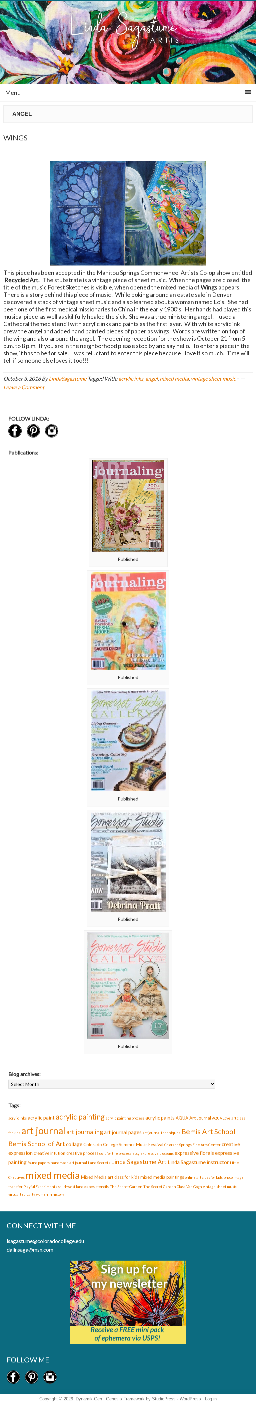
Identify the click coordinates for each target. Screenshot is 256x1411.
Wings (15, 137)
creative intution (49, 1153)
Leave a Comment (23, 387)
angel (151, 378)
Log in (211, 1398)
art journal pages (123, 1132)
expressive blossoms (157, 1153)
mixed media (174, 378)
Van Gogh (194, 1186)
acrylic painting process (125, 1118)
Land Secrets (99, 1162)
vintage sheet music (213, 378)
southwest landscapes (76, 1186)
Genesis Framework (125, 1398)
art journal (43, 1130)
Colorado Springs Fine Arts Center (192, 1145)
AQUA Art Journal (193, 1118)
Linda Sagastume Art (139, 1161)
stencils (102, 1186)
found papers (39, 1162)
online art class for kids (204, 1177)
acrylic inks (130, 378)
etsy (135, 1153)
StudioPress (164, 1398)
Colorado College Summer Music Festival (123, 1144)
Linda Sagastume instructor (198, 1162)
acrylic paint (41, 1118)
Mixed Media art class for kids (110, 1177)
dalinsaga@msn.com (30, 1249)
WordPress (190, 1398)
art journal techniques (161, 1133)
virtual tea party (21, 1194)
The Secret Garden (126, 1186)
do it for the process (115, 1153)
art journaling (84, 1132)
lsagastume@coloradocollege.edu (45, 1241)
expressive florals (194, 1153)
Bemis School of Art (36, 1143)
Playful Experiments (40, 1186)
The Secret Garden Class (164, 1186)
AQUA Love (221, 1118)
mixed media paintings (162, 1177)
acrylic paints (160, 1118)
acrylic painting (80, 1116)
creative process (82, 1153)
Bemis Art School (208, 1131)
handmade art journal (69, 1162)
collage (74, 1144)
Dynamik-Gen (89, 1398)
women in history (50, 1194)
